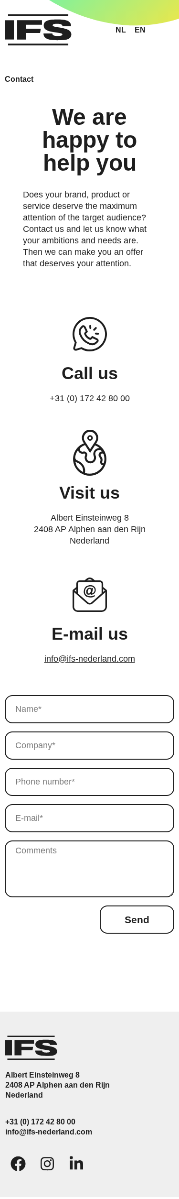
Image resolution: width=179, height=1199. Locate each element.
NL (121, 30)
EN (140, 30)
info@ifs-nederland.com (89, 659)
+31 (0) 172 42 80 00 (40, 1122)
